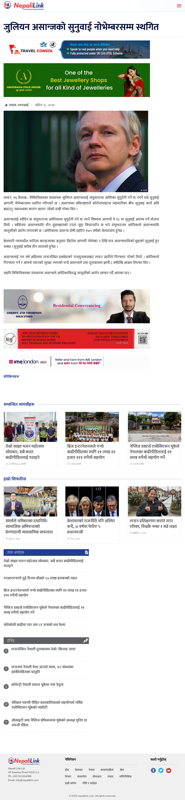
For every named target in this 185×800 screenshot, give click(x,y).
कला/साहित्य (107, 769)
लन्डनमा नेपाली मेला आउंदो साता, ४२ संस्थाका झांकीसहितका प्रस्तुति (42, 669)
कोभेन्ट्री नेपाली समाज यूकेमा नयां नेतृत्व (37, 685)
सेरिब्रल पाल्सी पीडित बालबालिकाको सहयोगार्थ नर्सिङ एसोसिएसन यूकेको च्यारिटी (47, 705)
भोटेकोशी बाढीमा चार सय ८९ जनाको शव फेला (34, 625)
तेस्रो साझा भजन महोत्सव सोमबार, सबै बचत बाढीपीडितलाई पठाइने (25, 452)
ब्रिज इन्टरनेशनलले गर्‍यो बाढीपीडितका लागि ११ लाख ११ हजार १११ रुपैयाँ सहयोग (91, 452)
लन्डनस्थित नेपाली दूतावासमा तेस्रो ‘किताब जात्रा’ (43, 649)
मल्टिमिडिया (125, 776)
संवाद (110, 776)
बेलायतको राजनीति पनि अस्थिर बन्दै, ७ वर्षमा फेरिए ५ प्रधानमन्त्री (91, 526)
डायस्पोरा (82, 776)
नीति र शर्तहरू (89, 783)
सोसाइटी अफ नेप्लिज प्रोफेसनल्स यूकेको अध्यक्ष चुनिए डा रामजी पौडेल (49, 722)
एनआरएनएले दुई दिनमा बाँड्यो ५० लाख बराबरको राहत (40, 578)
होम (67, 769)
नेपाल (91, 769)
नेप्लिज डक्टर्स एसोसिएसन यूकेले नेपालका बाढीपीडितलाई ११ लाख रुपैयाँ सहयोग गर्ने (154, 452)
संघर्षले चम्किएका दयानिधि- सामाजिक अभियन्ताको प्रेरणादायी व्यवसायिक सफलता (29, 526)
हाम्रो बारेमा (70, 783)
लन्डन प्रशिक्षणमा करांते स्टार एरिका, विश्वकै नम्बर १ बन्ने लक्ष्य (153, 523)
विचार (68, 776)
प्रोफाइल (97, 776)
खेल (122, 769)
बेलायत (79, 769)
